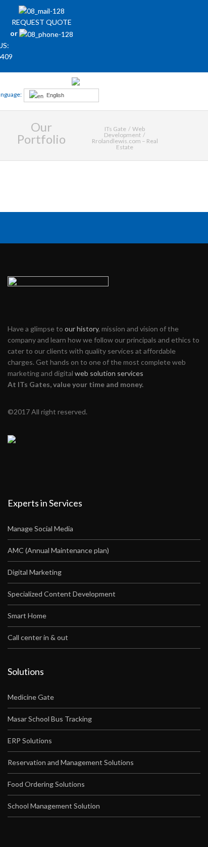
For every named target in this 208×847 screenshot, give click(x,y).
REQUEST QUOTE (42, 22)
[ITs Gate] (103, 84)
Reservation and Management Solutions (71, 762)
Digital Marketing (35, 572)
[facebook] (134, 15)
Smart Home (27, 615)
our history (81, 328)
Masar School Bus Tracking (50, 718)
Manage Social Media (40, 528)
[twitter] (148, 15)
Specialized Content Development (62, 593)
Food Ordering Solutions (46, 784)
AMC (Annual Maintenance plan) (58, 550)
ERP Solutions (30, 740)
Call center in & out (38, 637)
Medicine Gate (31, 697)
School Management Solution (54, 805)
